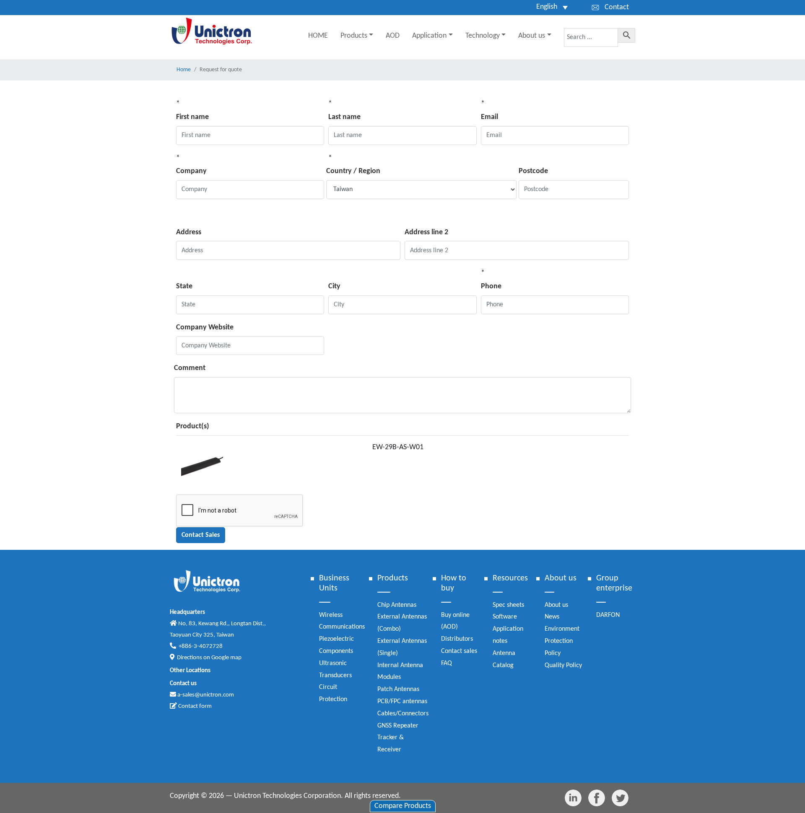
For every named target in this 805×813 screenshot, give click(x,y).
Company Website (205, 327)
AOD (393, 36)
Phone (491, 286)
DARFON (608, 615)
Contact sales (459, 651)
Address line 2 (426, 232)
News (552, 617)
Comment (189, 368)
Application (429, 36)
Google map (226, 658)
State (184, 286)
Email (489, 117)
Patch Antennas (398, 689)
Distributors (457, 639)
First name (192, 117)
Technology (482, 36)
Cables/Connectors (402, 713)
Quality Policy (563, 665)
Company (191, 171)
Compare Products (402, 806)
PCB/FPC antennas (402, 701)
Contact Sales (201, 535)
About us (531, 36)
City (334, 286)
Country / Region (353, 171)
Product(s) (192, 426)
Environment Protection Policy (562, 641)
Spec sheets (508, 605)
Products (353, 36)
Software (505, 617)
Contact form (194, 706)
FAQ (446, 663)
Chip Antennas (396, 605)
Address (188, 232)
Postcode (533, 171)
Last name (344, 117)
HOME (318, 36)
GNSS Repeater (397, 725)
